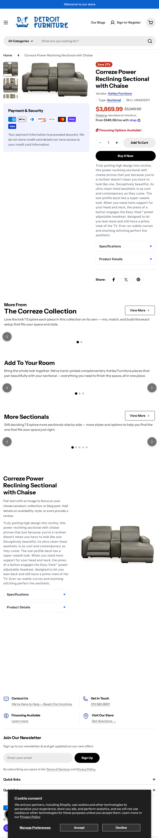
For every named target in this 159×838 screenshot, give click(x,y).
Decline (121, 828)
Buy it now (125, 156)
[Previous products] (7, 336)
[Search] (149, 41)
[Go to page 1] (78, 342)
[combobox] (79, 41)
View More (138, 310)
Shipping (101, 115)
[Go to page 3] (83, 393)
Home (7, 55)
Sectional (114, 100)
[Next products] (152, 387)
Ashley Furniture (120, 93)
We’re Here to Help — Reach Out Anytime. (42, 704)
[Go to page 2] (81, 342)
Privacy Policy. (86, 769)
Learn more (20, 721)
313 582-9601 (100, 704)
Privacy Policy (30, 817)
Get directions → (104, 721)
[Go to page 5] (87, 447)
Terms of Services (58, 769)
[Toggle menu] (5, 22)
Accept (79, 828)
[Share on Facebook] (114, 280)
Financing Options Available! (120, 130)
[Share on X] (126, 280)
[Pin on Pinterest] (138, 280)
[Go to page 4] (83, 447)
